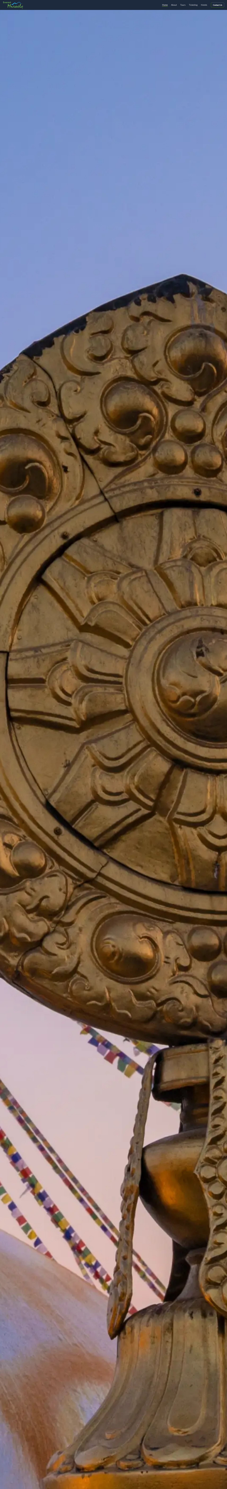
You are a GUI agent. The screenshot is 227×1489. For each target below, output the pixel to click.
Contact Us (217, 5)
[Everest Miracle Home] (13, 4)
